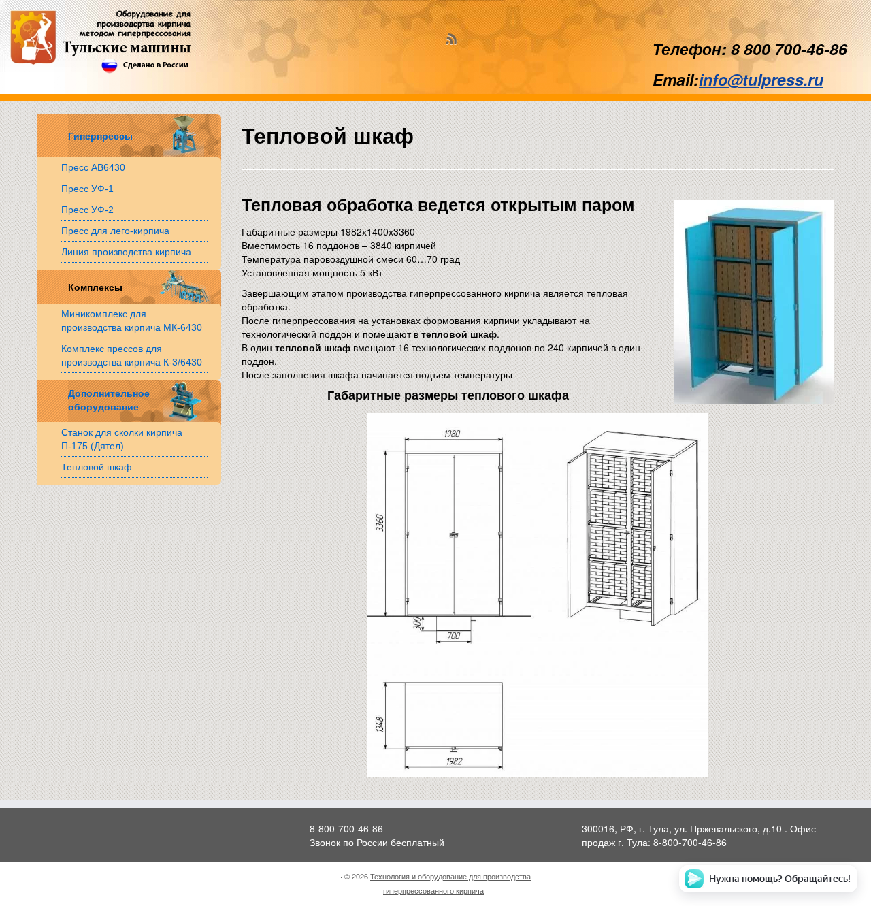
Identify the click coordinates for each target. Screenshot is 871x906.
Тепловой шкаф (96, 467)
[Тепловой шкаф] (538, 594)
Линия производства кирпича (126, 251)
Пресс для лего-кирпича (115, 230)
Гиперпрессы (100, 136)
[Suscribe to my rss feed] (454, 39)
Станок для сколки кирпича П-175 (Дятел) (121, 439)
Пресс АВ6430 (93, 167)
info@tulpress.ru (761, 79)
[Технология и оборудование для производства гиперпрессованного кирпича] (100, 41)
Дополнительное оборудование (107, 400)
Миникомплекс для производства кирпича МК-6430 (131, 320)
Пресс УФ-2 (87, 209)
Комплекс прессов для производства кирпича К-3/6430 (131, 355)
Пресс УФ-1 (87, 188)
